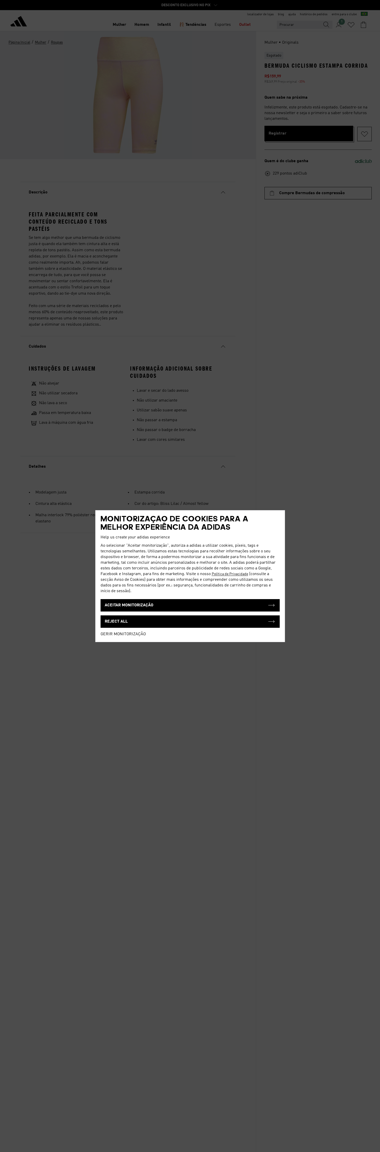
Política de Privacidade (230, 574)
